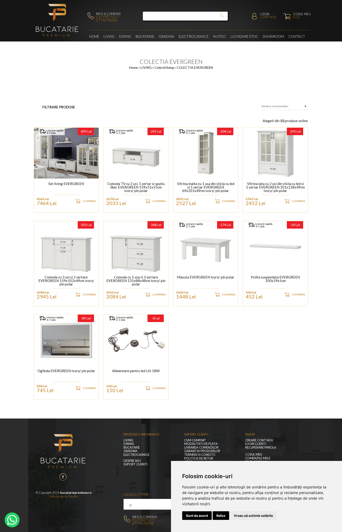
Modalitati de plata (201, 444)
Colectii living (164, 67)
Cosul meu (253, 454)
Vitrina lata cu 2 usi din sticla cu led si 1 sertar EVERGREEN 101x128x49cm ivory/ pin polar (275, 187)
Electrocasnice (193, 36)
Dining (125, 36)
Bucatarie (145, 36)
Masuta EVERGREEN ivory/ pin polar (205, 277)
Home (94, 36)
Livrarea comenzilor (201, 447)
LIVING (109, 36)
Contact (296, 36)
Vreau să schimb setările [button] (253, 516)
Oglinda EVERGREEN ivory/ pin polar (66, 371)
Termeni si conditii (199, 454)
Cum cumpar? (195, 440)
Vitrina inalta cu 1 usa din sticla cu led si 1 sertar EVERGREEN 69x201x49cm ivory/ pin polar (205, 187)
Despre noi (132, 461)
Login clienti (255, 444)
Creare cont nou (259, 440)
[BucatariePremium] (57, 37)
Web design (56, 496)
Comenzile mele (257, 458)
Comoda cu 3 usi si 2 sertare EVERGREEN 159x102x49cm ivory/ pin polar (66, 280)
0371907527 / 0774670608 (107, 18)
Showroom (273, 36)
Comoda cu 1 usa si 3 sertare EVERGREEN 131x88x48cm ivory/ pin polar (135, 280)
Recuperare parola (260, 447)
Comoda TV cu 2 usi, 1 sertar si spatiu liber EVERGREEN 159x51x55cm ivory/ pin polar (136, 187)
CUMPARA (89, 201)
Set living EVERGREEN (66, 184)
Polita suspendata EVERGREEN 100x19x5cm (275, 279)
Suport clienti (136, 464)
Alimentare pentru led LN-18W (136, 371)
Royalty (73, 496)
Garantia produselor (202, 451)
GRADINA (166, 36)
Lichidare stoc (244, 36)
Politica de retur (198, 458)
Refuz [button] (220, 516)
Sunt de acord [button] (197, 516)
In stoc (219, 36)
